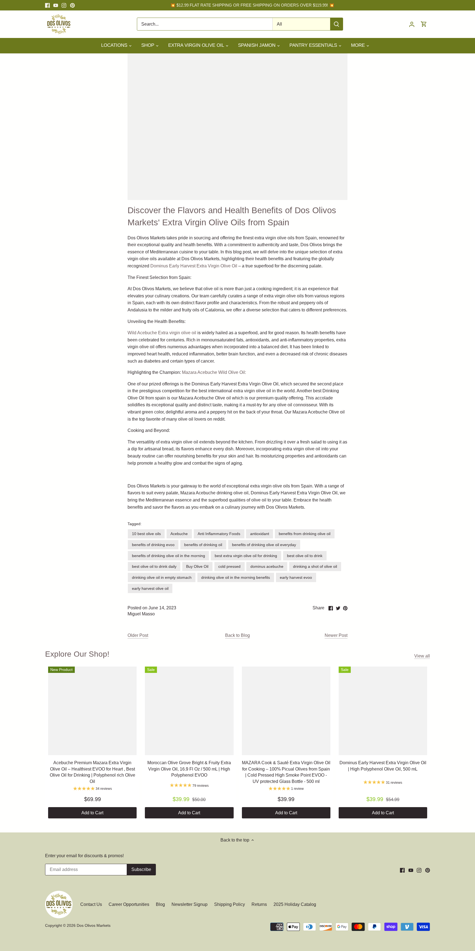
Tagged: (135, 524)
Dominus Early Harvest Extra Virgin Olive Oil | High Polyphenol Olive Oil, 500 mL (382, 765)
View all (422, 656)
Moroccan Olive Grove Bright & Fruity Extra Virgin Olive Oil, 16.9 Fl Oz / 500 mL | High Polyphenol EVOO (189, 768)
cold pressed (229, 566)
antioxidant (259, 533)
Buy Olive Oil (197, 566)
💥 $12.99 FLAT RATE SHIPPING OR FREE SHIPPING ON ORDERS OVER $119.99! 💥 (252, 5)
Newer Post (336, 635)
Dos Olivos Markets (94, 925)
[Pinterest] (72, 5)
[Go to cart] (424, 24)
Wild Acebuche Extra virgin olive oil (162, 332)
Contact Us (91, 904)
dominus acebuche (266, 566)
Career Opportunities (129, 904)
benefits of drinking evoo (153, 544)
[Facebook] (47, 5)
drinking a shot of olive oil (315, 566)
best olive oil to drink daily (154, 566)
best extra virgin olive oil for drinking (246, 555)
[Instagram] (64, 5)
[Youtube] (55, 5)
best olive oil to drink (304, 555)
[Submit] (336, 24)
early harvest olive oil (150, 588)
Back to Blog (237, 635)
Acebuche (179, 533)
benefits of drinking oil (203, 544)
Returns (259, 904)
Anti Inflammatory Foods (219, 533)
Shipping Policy (229, 904)
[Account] (412, 24)
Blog (160, 904)
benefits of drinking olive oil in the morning (168, 555)
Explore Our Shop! (77, 654)
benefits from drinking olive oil (304, 533)
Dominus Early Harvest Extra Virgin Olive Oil (193, 266)
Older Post (138, 635)
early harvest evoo (296, 577)
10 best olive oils (146, 533)
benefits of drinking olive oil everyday (264, 544)
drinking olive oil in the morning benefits (235, 577)
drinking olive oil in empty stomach (162, 577)
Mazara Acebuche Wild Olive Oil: (214, 372)
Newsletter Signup (190, 904)
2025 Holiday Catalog (295, 904)
